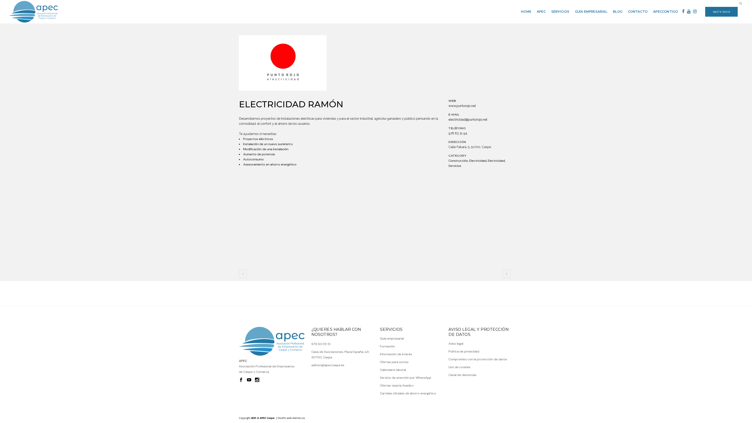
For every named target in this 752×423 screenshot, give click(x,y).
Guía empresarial (392, 338)
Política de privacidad (463, 351)
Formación (387, 346)
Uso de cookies (459, 367)
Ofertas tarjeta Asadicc (397, 385)
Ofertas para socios (394, 362)
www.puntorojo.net (462, 106)
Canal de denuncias (462, 375)
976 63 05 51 (320, 344)
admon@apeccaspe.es (327, 365)
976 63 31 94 (457, 133)
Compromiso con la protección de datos (477, 359)
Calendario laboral (393, 370)
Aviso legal (455, 344)
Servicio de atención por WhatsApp (405, 378)
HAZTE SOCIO (721, 11)
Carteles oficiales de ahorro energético (408, 393)
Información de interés (396, 354)
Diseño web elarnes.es (291, 418)
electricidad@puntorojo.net (467, 119)
